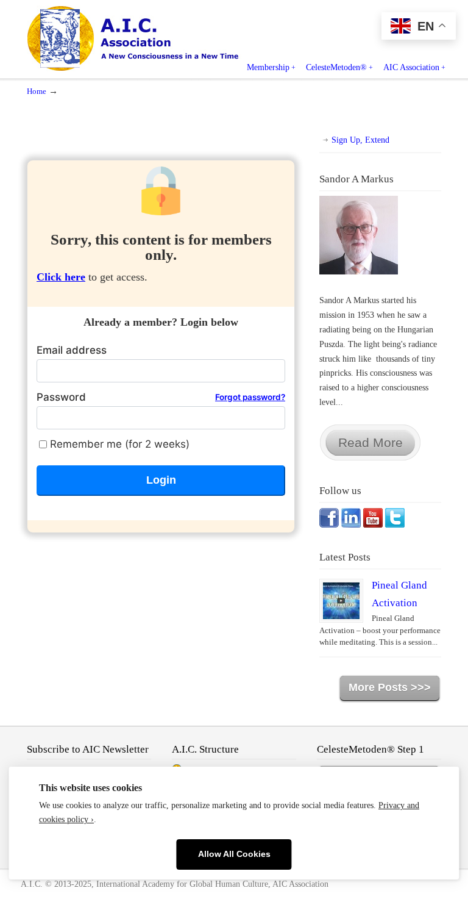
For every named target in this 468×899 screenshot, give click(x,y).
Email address (72, 350)
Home (36, 91)
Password (161, 397)
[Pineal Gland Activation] (341, 600)
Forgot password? (250, 397)
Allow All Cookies (234, 854)
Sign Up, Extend (360, 140)
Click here (61, 277)
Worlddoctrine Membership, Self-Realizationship (160, 37)
